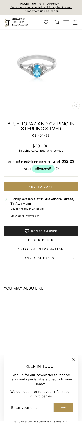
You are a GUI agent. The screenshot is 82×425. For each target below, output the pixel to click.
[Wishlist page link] (48, 22)
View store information (25, 215)
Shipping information (41, 249)
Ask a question (41, 258)
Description (41, 240)
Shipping (25, 150)
